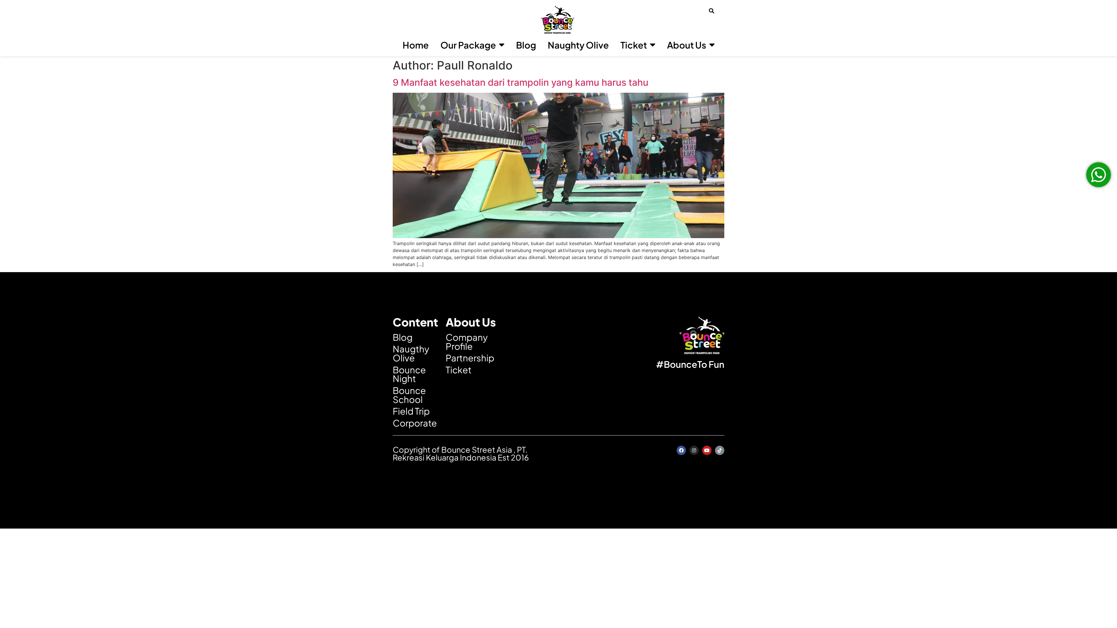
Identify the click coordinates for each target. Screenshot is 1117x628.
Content (415, 322)
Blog (526, 45)
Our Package (468, 45)
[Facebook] (681, 450)
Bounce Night (409, 374)
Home (416, 45)
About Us (686, 45)
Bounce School (409, 395)
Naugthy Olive (411, 353)
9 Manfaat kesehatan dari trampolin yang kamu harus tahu (520, 82)
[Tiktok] (719, 450)
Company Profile (467, 341)
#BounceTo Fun (690, 364)
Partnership (470, 357)
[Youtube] (707, 450)
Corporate (415, 423)
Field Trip (411, 411)
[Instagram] (694, 450)
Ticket (633, 45)
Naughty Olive (578, 45)
